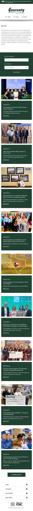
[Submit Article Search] (26, 67)
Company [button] (8, 489)
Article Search (7, 64)
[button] (16, 17)
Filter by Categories (9, 56)
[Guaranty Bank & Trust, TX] (16, 10)
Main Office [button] (9, 497)
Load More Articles (16, 474)
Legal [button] (7, 484)
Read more (6, 115)
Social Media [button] (9, 493)
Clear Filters (16, 72)
